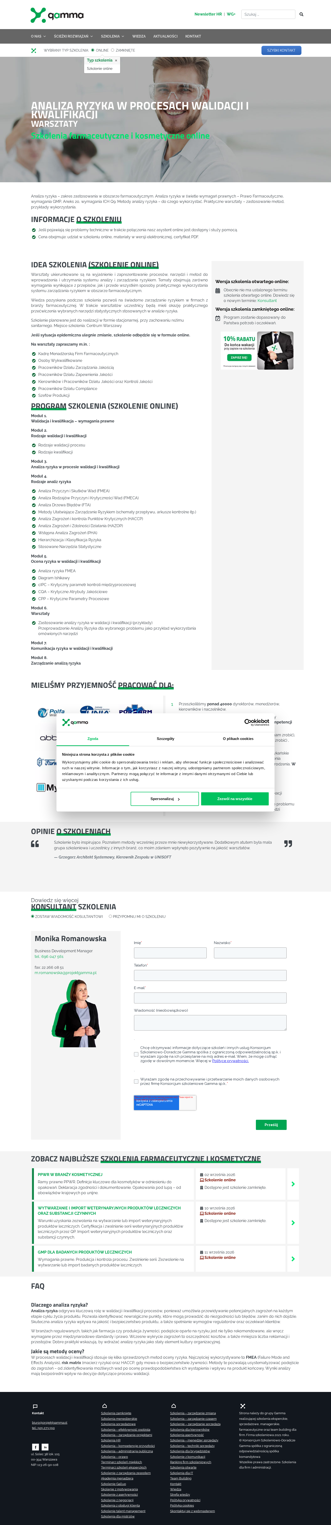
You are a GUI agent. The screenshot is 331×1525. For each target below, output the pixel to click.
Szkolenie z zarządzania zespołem (126, 1473)
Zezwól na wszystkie (234, 799)
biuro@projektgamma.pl (49, 1422)
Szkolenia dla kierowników (190, 1429)
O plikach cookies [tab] (238, 739)
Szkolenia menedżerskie (119, 1419)
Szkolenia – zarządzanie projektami (126, 1435)
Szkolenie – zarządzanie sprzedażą (195, 1424)
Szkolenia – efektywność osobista (125, 1429)
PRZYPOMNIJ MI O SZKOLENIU (139, 916)
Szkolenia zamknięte (116, 1413)
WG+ (231, 14)
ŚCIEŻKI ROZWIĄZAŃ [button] (71, 36)
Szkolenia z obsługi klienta (120, 1505)
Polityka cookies (182, 1505)
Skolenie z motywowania (119, 1489)
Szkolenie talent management (123, 1511)
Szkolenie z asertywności (119, 1494)
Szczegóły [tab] (165, 739)
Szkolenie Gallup (113, 1484)
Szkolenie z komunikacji (187, 1457)
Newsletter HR (208, 14)
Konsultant (267, 301)
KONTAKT (193, 36)
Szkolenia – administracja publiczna (127, 1451)
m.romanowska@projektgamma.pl (65, 972)
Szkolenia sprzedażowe (118, 1424)
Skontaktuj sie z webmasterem (192, 1511)
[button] (40, 750)
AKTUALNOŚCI (165, 36)
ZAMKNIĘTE (125, 51)
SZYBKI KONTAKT (281, 50)
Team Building (180, 1478)
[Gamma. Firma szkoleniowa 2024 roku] (35, 50)
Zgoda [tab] (92, 739)
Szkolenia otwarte (183, 1467)
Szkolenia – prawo (114, 1457)
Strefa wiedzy (180, 1494)
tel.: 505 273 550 (43, 1428)
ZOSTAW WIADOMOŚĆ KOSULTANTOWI (69, 916)
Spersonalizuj (162, 799)
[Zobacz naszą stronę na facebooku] (35, 1446)
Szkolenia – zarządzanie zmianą (193, 1413)
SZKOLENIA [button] (110, 36)
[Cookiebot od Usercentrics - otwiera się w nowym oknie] (248, 722)
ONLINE (102, 51)
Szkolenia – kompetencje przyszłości (128, 1446)
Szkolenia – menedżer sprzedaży (194, 1440)
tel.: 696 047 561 (49, 956)
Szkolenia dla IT (181, 1473)
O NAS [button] (36, 36)
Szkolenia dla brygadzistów (190, 1451)
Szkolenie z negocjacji (117, 1500)
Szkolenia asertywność (187, 1435)
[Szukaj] (300, 14)
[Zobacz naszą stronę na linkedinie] (45, 1446)
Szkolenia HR (110, 1440)
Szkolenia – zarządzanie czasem (193, 1419)
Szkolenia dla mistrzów (118, 1516)
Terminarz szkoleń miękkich (121, 1462)
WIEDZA (139, 36)
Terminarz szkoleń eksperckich (124, 1467)
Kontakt (175, 1484)
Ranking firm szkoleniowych (190, 1462)
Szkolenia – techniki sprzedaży (192, 1446)
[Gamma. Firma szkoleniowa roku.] (57, 14)
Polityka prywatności (185, 1500)
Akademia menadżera (117, 1478)
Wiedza (175, 1489)
